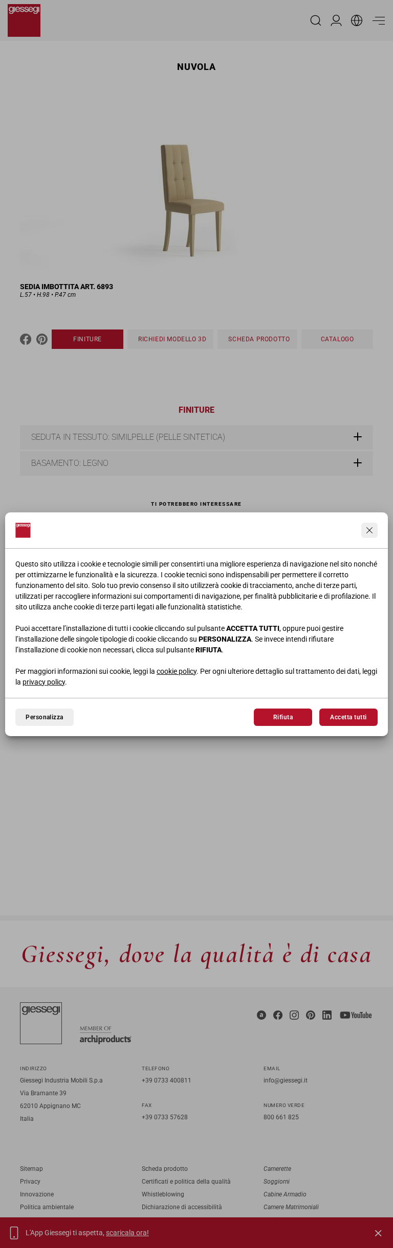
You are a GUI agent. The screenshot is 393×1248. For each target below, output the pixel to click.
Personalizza (44, 717)
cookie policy (176, 671)
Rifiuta (283, 717)
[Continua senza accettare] (369, 530)
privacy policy (44, 682)
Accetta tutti (348, 717)
